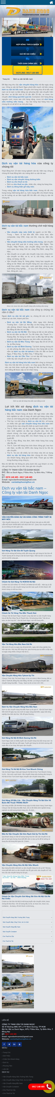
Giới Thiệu (6, 1056)
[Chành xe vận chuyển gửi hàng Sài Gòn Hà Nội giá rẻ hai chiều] (27, 884)
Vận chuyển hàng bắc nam (11, 927)
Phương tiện (7, 1066)
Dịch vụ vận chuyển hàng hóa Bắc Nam (19, 707)
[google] (14, 1044)
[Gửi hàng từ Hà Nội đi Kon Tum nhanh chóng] (27, 757)
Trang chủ (6, 79)
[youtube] (19, 1044)
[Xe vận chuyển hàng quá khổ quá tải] (27, 27)
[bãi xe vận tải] (18, 979)
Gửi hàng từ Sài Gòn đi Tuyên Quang (18, 551)
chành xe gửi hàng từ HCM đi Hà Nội (18, 582)
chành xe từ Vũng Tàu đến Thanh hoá (19, 613)
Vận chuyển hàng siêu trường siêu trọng (16, 917)
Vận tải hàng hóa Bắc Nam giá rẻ (17, 644)
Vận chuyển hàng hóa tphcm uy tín (18, 675)
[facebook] (4, 1044)
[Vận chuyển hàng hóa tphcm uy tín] (27, 663)
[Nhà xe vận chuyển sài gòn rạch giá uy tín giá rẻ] (27, 822)
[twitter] (9, 1044)
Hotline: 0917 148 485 (27, 73)
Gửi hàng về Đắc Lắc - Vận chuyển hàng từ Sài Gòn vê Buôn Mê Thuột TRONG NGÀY (26, 801)
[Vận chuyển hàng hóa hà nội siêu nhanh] (27, 853)
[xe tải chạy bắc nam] (18, 997)
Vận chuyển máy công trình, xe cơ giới (16, 922)
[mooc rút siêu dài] (18, 960)
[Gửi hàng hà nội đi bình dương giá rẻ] (27, 726)
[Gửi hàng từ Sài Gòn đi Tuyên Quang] (27, 539)
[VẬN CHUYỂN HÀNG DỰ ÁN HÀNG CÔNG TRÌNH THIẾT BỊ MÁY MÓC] (27, 505)
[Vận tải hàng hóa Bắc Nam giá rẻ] (27, 632)
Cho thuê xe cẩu (8, 936)
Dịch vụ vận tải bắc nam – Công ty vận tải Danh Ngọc (25, 490)
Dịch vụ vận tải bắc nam (23, 79)
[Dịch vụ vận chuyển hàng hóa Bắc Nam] (27, 695)
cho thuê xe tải (8, 941)
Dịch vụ (5, 1062)
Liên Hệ (5, 1069)
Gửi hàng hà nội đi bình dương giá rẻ (19, 738)
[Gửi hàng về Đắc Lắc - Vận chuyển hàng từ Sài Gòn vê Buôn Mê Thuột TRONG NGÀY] (27, 788)
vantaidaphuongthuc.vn (23, 482)
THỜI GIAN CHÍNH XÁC (27, 63)
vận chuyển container (10, 931)
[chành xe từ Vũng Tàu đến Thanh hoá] (27, 601)
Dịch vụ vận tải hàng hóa (19, 163)
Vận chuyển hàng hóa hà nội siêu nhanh (20, 865)
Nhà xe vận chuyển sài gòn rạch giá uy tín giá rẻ (24, 834)
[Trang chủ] (51, 3)
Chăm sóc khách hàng (11, 1059)
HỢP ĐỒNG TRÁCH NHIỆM (27, 44)
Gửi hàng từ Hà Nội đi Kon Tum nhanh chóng (22, 769)
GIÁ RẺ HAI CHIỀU (27, 54)
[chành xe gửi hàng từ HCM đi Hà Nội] (27, 570)
